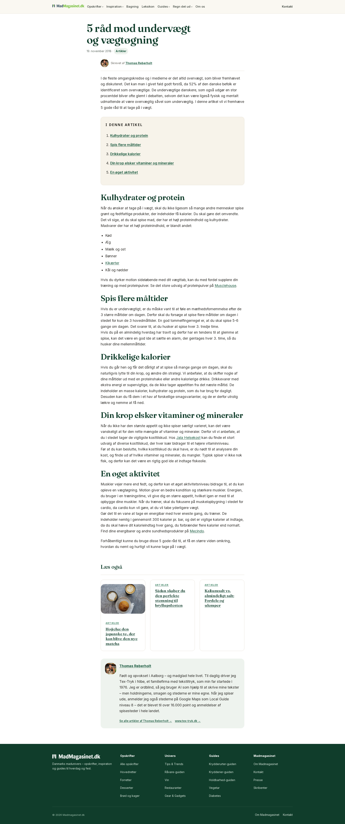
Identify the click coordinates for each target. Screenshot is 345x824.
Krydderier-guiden (221, 772)
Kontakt (287, 6)
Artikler (121, 51)
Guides (163, 6)
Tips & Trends (174, 764)
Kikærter (112, 263)
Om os (200, 6)
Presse (258, 780)
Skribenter (260, 787)
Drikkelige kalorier (125, 154)
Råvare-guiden (174, 772)
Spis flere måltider (125, 145)
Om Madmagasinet (266, 764)
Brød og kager (130, 795)
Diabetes (215, 795)
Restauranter (173, 787)
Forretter (126, 780)
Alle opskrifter (129, 764)
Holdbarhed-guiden (222, 780)
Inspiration (114, 6)
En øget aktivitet (124, 172)
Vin (167, 780)
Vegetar (214, 787)
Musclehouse (225, 285)
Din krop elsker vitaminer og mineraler (142, 163)
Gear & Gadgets (175, 795)
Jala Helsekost (188, 437)
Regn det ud (181, 6)
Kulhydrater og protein (129, 135)
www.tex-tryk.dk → (188, 721)
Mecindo (197, 531)
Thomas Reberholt (138, 63)
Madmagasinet (68, 6)
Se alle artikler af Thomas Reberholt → (145, 721)
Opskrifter (94, 6)
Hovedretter (128, 772)
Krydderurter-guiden (222, 764)
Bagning (132, 6)
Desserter (126, 787)
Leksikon (148, 6)
